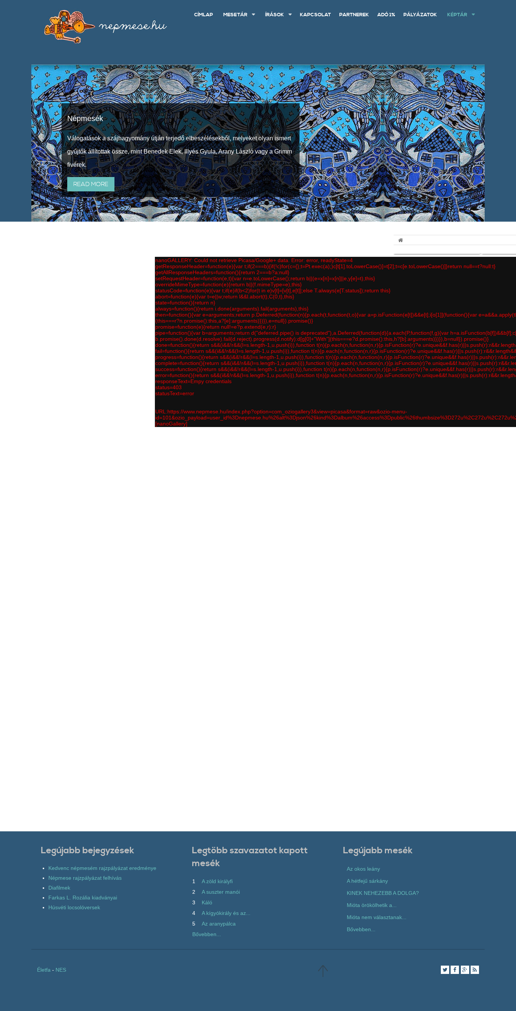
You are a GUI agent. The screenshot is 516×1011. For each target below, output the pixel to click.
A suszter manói (221, 892)
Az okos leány (363, 869)
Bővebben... (206, 934)
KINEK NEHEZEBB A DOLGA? (383, 893)
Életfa (44, 970)
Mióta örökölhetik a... (372, 905)
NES (61, 970)
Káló (207, 902)
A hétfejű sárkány (367, 881)
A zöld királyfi (217, 881)
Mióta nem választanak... (376, 917)
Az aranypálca (219, 924)
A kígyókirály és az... (226, 913)
